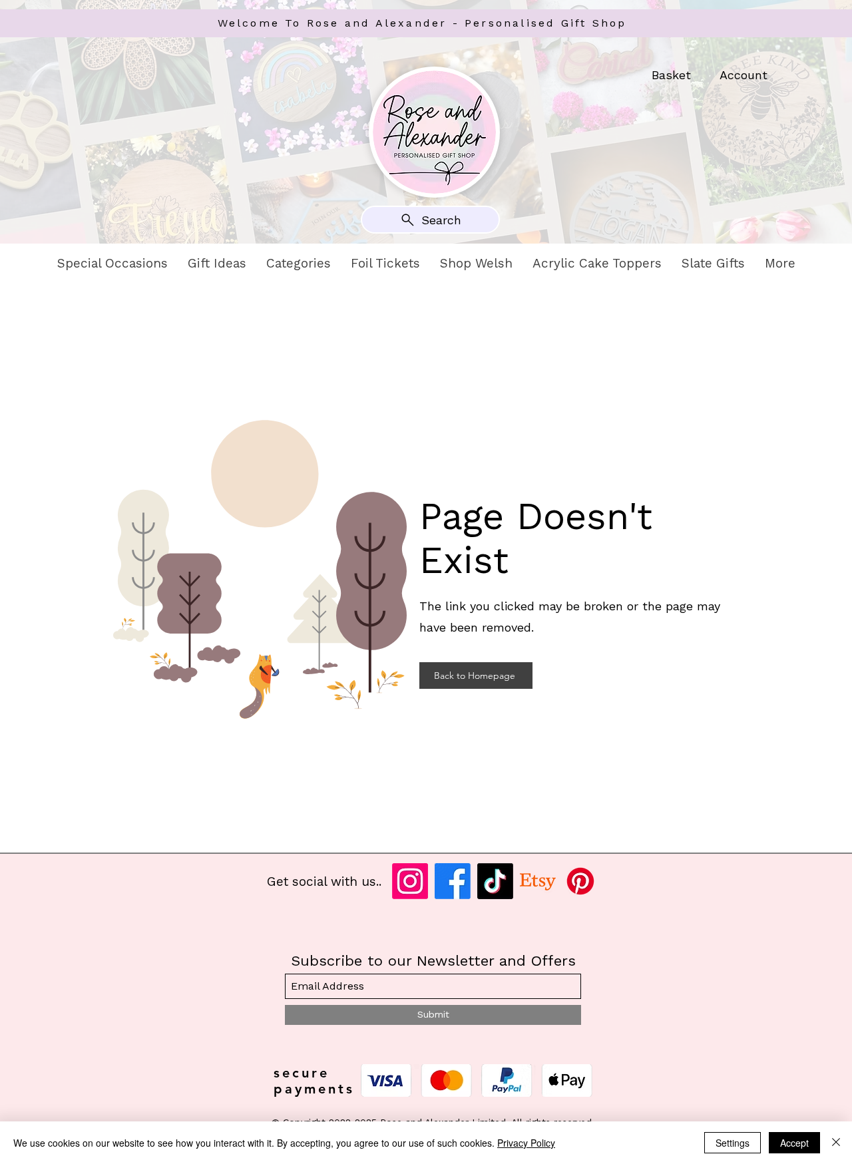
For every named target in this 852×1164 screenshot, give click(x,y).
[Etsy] (538, 881)
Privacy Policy (526, 1142)
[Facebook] (453, 881)
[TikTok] (495, 881)
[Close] (836, 1142)
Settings (732, 1142)
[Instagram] (410, 881)
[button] (112, 263)
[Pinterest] (580, 881)
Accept (794, 1142)
